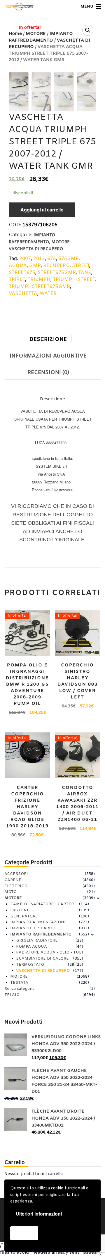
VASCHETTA (23, 294)
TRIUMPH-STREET (74, 280)
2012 (39, 259)
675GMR (68, 259)
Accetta (24, 1233)
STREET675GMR (57, 273)
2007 (25, 259)
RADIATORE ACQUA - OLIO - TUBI (49, 952)
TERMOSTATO (30, 964)
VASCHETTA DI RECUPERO (36, 249)
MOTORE (60, 242)
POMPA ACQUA (31, 946)
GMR (35, 266)
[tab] (52, 338)
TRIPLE (17, 280)
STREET (80, 266)
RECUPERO (56, 266)
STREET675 (22, 273)
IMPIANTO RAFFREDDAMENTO (40, 934)
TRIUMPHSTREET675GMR (39, 287)
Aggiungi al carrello (42, 209)
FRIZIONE (19, 910)
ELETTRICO (15, 886)
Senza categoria (19, 988)
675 (51, 259)
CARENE (12, 880)
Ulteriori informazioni (39, 1213)
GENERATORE (24, 916)
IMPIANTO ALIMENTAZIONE (38, 922)
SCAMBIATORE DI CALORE (42, 958)
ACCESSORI (16, 873)
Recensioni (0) (48, 372)
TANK (84, 273)
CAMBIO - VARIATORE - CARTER (42, 904)
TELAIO (12, 994)
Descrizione (48, 339)
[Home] (15, 6)
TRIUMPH (38, 280)
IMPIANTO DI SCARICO (33, 928)
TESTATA (19, 982)
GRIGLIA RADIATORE (37, 940)
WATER (48, 294)
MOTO (10, 891)
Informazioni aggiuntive (48, 356)
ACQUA (18, 266)
